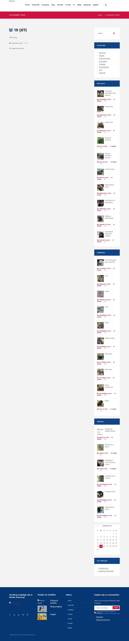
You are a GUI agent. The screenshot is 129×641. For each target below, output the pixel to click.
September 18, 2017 (17, 43)
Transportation (103, 568)
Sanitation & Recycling (106, 571)
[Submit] (116, 607)
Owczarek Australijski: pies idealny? (110, 93)
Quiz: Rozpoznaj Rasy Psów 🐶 (110, 261)
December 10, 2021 (105, 331)
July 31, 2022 (103, 146)
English (95, 5)
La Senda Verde (110, 491)
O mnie (68, 5)
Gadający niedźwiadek (109, 217)
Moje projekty (56, 606)
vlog (100, 70)
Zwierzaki (35, 5)
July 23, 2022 (103, 162)
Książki (53, 614)
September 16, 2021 (105, 393)
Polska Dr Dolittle (54, 602)
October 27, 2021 (104, 362)
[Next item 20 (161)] (64, 37)
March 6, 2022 (103, 177)
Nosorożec (108, 369)
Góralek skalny (110, 338)
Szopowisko (109, 106)
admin (99, 101)
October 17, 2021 (104, 378)
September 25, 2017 (105, 500)
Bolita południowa (109, 386)
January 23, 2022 (104, 224)
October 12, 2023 (105, 268)
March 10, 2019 (104, 437)
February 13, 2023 (105, 115)
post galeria (103, 61)
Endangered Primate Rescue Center (110, 462)
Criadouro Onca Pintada (110, 477)
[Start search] (105, 5)
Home (27, 5)
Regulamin (99, 617)
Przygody (45, 5)
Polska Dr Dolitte (104, 58)
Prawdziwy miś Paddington (110, 201)
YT (74, 5)
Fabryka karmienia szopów (108, 155)
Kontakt (70, 623)
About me (102, 53)
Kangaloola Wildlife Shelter (110, 430)
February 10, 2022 (105, 193)
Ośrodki (60, 5)
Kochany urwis (110, 169)
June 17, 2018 (103, 468)
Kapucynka (108, 354)
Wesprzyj (87, 5)
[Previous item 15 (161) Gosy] (27, 37)
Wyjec (107, 401)
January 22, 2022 (104, 299)
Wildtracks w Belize (109, 446)
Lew (106, 276)
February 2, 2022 (104, 209)
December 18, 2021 (105, 315)
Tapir (106, 307)
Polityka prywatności (103, 620)
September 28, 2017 (105, 484)
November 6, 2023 (105, 99)
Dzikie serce (109, 122)
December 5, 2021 (104, 346)
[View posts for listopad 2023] (98, 526)
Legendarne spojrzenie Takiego (109, 234)
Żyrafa (107, 291)
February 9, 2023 (104, 130)
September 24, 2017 (105, 515)
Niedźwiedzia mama (109, 186)
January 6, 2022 (104, 240)
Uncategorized (104, 67)
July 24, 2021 (103, 409)
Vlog (53, 5)
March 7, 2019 (103, 453)
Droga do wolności (108, 139)
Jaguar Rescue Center (109, 508)
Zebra (107, 322)
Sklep (79, 5)
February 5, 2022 (104, 284)
